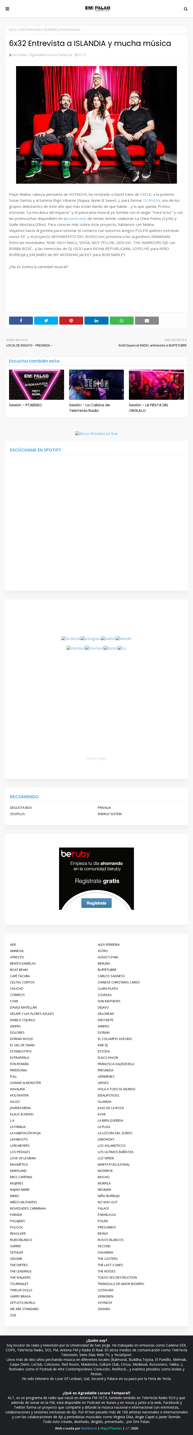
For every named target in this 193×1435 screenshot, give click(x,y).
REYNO (103, 1233)
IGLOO (15, 1101)
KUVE (102, 1114)
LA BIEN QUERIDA (110, 1120)
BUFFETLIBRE (107, 969)
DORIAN (104, 1032)
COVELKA (105, 995)
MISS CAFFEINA (21, 1177)
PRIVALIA (104, 807)
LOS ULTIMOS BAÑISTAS (116, 1152)
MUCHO (104, 1177)
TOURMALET (19, 1283)
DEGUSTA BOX (21, 807)
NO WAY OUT (107, 1202)
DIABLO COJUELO (22, 1020)
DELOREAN (106, 1013)
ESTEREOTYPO (21, 1051)
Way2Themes (111, 1428)
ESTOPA (104, 1051)
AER (13, 944)
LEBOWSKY (106, 1139)
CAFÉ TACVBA (20, 976)
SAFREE (15, 1246)
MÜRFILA (104, 1183)
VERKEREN (105, 1296)
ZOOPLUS (17, 814)
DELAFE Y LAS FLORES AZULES (32, 1013)
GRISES (103, 1082)
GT (127, 1428)
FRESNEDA (105, 1070)
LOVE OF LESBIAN (23, 1158)
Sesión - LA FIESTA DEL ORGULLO (148, 407)
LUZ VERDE (106, 1158)
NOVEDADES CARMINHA (28, 1208)
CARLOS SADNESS (111, 976)
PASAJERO (17, 1221)
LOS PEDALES (20, 1152)
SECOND (104, 1246)
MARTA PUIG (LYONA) (113, 1164)
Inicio (13, 29)
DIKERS (15, 1026)
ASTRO (103, 951)
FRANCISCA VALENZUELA (116, 1064)
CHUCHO (16, 988)
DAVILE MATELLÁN (23, 1007)
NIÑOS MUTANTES (23, 1202)
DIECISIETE (105, 1020)
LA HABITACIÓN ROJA (25, 1133)
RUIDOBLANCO (21, 1240)
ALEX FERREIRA (109, 944)
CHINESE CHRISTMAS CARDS (119, 982)
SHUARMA (105, 1252)
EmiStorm (89, 1428)
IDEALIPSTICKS (108, 1095)
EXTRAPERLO (19, 1057)
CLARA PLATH (108, 988)
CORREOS (17, 995)
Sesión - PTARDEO (25, 405)
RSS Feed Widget (96, 758)
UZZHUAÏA (105, 1290)
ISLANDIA (151, 200)
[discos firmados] (96, 433)
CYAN (14, 1001)
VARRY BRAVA (20, 1296)
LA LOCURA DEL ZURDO (115, 1133)
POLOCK (16, 1227)
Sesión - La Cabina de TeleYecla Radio (89, 407)
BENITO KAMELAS (23, 963)
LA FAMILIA (18, 1126)
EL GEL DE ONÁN (22, 1045)
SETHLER (16, 1252)
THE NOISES (107, 1271)
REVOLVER (18, 1233)
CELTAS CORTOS (22, 982)
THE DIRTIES (19, 1265)
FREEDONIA (18, 1070)
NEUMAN (104, 1189)
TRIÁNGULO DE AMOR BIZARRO (121, 1283)
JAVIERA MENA (20, 1108)
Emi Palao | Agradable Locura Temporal (42, 55)
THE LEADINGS (21, 1271)
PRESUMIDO (107, 1227)
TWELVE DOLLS (21, 1290)
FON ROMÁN (19, 1064)
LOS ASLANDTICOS (112, 1145)
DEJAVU (103, 1007)
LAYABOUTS (19, 1139)
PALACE (103, 1208)
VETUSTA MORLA (22, 1302)
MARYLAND (18, 1170)
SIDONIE (16, 1258)
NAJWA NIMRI (19, 1189)
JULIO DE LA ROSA (111, 1108)
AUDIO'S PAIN (108, 957)
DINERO (103, 1026)
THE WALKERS (20, 1277)
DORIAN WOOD (21, 1038)
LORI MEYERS (20, 1145)
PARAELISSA (107, 1214)
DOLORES (17, 1032)
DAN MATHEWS (109, 1001)
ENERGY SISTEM (110, 814)
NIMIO (14, 1196)
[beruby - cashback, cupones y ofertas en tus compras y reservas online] (96, 908)
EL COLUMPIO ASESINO (115, 1038)
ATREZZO (17, 957)
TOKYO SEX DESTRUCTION (117, 1277)
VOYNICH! (105, 1302)
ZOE (13, 1315)
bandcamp (77, 218)
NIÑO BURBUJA (109, 1196)
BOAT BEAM (19, 969)
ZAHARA (104, 1309)
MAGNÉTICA (19, 1164)
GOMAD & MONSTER (25, 1082)
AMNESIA (17, 951)
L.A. (12, 1120)
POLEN (103, 1221)
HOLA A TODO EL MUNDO (116, 1089)
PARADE (16, 1214)
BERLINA (104, 963)
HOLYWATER (19, 1095)
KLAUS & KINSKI (21, 1114)
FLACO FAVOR (108, 1057)
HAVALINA (17, 1089)
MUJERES (16, 1183)
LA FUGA (104, 1126)
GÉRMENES (106, 1076)
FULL (13, 1076)
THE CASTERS (108, 1258)
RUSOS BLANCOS (111, 1240)
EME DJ (103, 1045)
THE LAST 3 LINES (110, 1265)
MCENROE (105, 1170)
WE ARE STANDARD (24, 1309)
